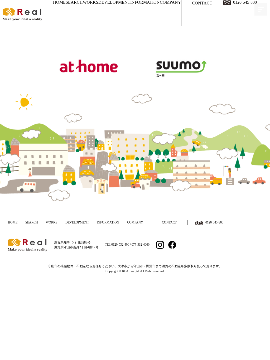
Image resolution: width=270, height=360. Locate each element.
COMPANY (170, 2)
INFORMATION (145, 2)
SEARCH (74, 2)
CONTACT (202, 3)
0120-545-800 (245, 2)
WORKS (90, 2)
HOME (59, 2)
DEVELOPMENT (114, 2)
